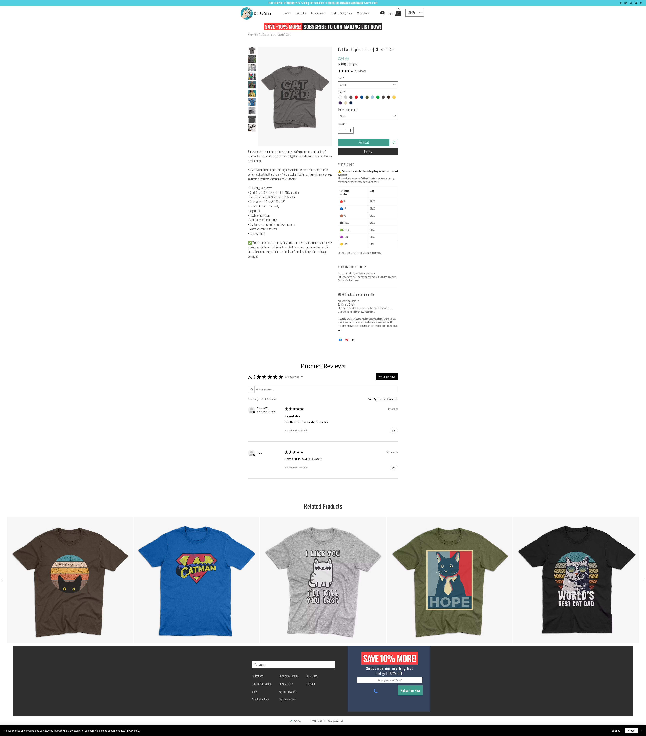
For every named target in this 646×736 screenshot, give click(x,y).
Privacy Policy (133, 730)
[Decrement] (341, 130)
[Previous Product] (2, 580)
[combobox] (368, 84)
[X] (631, 3)
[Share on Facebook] (340, 340)
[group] (323, 580)
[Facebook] (620, 3)
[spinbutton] (345, 130)
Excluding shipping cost (348, 64)
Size (341, 78)
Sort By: (372, 399)
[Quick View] (70, 580)
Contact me (337, 721)
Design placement (347, 109)
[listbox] (414, 13)
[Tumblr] (641, 3)
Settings (616, 730)
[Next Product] (644, 580)
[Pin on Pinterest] (347, 340)
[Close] (642, 730)
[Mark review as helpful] (394, 430)
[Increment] (350, 130)
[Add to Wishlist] (394, 142)
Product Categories (261, 683)
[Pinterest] (636, 3)
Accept (631, 730)
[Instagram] (625, 3)
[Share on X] (353, 340)
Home (250, 35)
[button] (398, 12)
